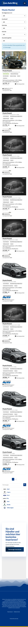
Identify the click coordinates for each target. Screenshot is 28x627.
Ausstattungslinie (6, 37)
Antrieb (4, 31)
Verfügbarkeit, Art (7, 13)
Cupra (8, 492)
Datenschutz (17, 611)
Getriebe (4, 25)
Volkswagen (10, 507)
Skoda (8, 504)
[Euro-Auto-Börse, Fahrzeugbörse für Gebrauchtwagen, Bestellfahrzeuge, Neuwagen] (9, 3)
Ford (8, 495)
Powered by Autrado (14, 618)
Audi (8, 489)
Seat (8, 501)
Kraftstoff (4, 19)
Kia (8, 498)
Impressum (10, 611)
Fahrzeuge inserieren (14, 549)
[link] (19, 84)
